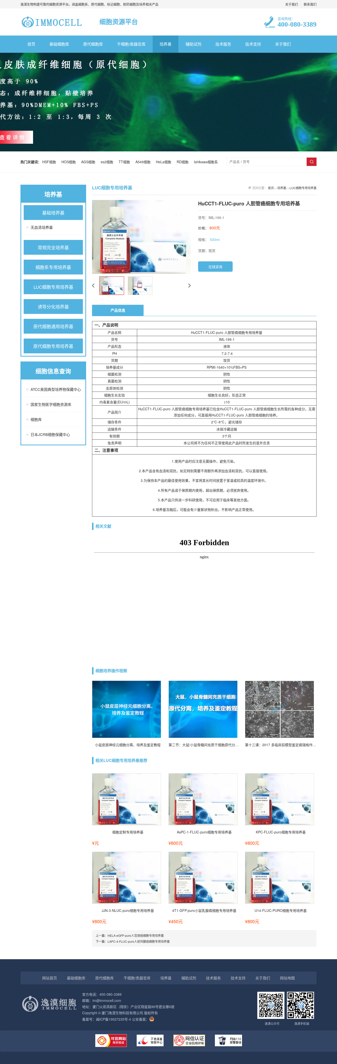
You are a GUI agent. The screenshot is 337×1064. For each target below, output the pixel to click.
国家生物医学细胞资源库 (51, 404)
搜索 (312, 162)
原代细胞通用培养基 (53, 326)
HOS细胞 (69, 161)
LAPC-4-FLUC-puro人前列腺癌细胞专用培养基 (139, 941)
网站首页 (49, 977)
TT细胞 (125, 161)
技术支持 (253, 44)
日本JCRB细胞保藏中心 (50, 434)
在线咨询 (215, 266)
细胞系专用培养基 (53, 267)
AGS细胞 (89, 161)
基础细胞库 (59, 44)
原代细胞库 (93, 44)
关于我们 (291, 4)
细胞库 (36, 419)
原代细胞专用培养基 (53, 346)
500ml (215, 240)
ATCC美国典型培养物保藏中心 (56, 389)
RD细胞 (183, 161)
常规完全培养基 (53, 247)
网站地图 (287, 977)
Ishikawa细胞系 (206, 161)
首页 (31, 44)
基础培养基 (53, 212)
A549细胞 (143, 161)
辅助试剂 (193, 44)
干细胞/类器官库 (131, 44)
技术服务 (223, 44)
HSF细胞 (50, 161)
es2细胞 (108, 161)
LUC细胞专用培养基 (53, 287)
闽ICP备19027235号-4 (113, 1019)
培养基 (165, 44)
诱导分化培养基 (53, 306)
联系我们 (310, 4)
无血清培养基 (42, 227)
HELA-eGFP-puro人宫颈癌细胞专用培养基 (136, 935)
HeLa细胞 (164, 161)
